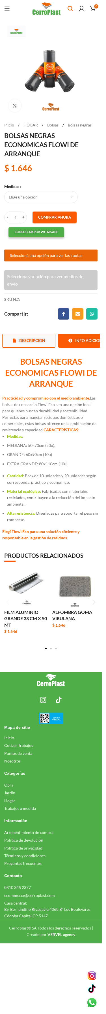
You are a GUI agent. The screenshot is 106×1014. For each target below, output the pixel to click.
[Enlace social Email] (77, 314)
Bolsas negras (80, 124)
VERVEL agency (61, 934)
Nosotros (12, 761)
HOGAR (31, 124)
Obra (8, 785)
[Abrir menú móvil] (7, 8)
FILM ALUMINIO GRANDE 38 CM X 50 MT (25, 618)
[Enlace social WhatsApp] (92, 314)
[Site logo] (46, 8)
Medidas (11, 186)
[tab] (28, 341)
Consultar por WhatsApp (36, 232)
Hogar (9, 800)
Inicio (9, 124)
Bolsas (53, 124)
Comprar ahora (54, 217)
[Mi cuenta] (81, 8)
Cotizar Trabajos (18, 745)
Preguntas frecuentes (23, 863)
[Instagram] (43, 700)
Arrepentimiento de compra (28, 832)
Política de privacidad (23, 848)
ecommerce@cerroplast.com (29, 895)
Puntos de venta (18, 753)
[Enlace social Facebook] (63, 314)
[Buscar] (70, 8)
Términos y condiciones (25, 855)
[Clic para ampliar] (14, 105)
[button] (31, 232)
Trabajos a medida (20, 808)
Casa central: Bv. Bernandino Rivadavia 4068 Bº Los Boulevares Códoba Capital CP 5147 (47, 909)
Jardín (9, 792)
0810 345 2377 (17, 887)
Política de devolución (23, 840)
